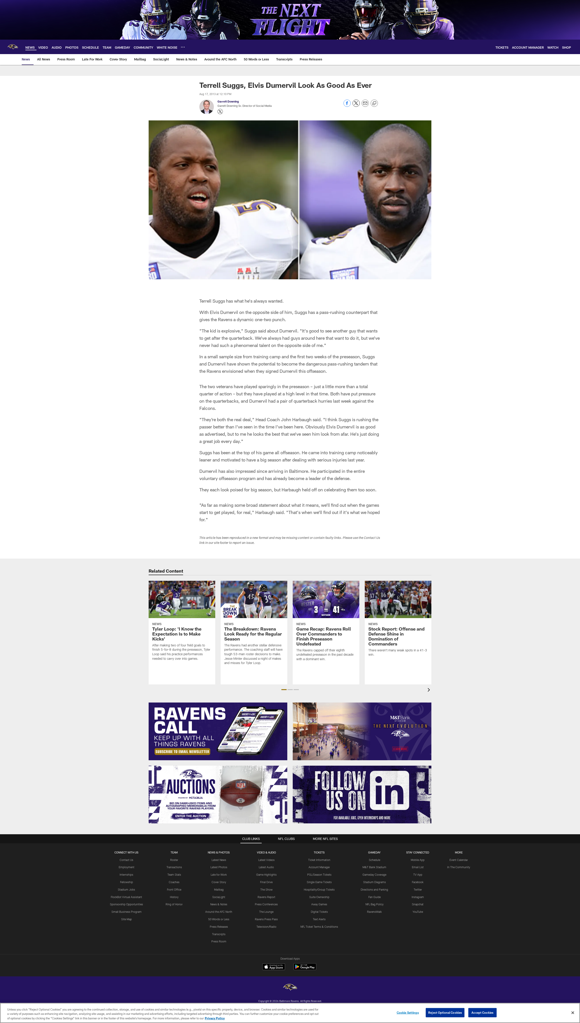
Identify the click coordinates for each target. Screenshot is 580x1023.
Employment (126, 867)
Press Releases (219, 926)
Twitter (418, 889)
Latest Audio (266, 867)
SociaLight (218, 897)
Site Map (126, 919)
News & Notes (218, 904)
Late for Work (219, 874)
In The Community (458, 867)
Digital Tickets (319, 911)
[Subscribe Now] (218, 731)
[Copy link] (374, 103)
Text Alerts (319, 919)
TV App (417, 874)
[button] (284, 689)
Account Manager (319, 867)
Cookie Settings (408, 1012)
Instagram (418, 897)
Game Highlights (266, 874)
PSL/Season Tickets (319, 874)
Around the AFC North (218, 911)
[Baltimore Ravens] (290, 988)
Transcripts (218, 934)
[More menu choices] (183, 47)
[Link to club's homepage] (12, 46)
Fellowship (126, 882)
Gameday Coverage (374, 874)
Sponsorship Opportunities (126, 904)
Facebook (417, 882)
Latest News (219, 859)
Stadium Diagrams (374, 882)
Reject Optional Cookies (445, 1012)
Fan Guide (374, 897)
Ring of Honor (174, 904)
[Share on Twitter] (356, 106)
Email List (418, 867)
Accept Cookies (482, 1012)
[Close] (573, 1013)
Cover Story (219, 882)
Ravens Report (266, 897)
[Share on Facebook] (347, 106)
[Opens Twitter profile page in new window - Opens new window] (220, 111)
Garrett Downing (228, 101)
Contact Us (126, 859)
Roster (174, 859)
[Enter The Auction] (218, 794)
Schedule (374, 859)
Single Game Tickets (319, 882)
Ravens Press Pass (266, 919)
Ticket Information (319, 859)
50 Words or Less (218, 919)
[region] (290, 1013)
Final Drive (266, 882)
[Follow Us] (362, 794)
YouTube (418, 911)
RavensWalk (374, 911)
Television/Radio (266, 926)
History (174, 897)
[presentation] (429, 690)
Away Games (319, 904)
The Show (266, 889)
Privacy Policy (215, 1018)
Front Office (174, 889)
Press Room (218, 941)
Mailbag (219, 889)
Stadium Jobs (126, 889)
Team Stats (174, 874)
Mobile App (418, 859)
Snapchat (417, 904)
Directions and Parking (374, 889)
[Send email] (365, 106)
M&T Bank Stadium (374, 867)
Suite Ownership (319, 897)
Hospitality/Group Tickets (319, 889)
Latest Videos (266, 859)
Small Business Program (126, 911)
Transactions (174, 867)
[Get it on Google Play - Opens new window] (304, 969)
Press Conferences (266, 904)
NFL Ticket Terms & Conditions (319, 926)
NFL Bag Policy (374, 904)
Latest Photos (218, 867)
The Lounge (266, 911)
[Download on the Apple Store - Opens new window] (273, 967)
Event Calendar (459, 859)
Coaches (174, 882)
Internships (126, 874)
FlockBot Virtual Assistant (126, 897)
